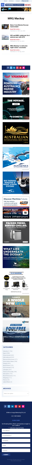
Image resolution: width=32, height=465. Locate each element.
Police (5, 380)
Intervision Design (17, 460)
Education (6, 373)
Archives (11, 1)
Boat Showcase (7, 375)
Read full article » (15, 29)
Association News (8, 361)
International (7, 357)
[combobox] (16, 393)
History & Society (8, 371)
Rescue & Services (8, 359)
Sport (4, 353)
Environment (7, 367)
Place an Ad (25, 1)
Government (6, 355)
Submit (6, 454)
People (5, 363)
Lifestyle (5, 369)
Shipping (5, 377)
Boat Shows (6, 365)
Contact (18, 1)
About (5, 1)
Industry (5, 351)
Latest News (6, 382)
